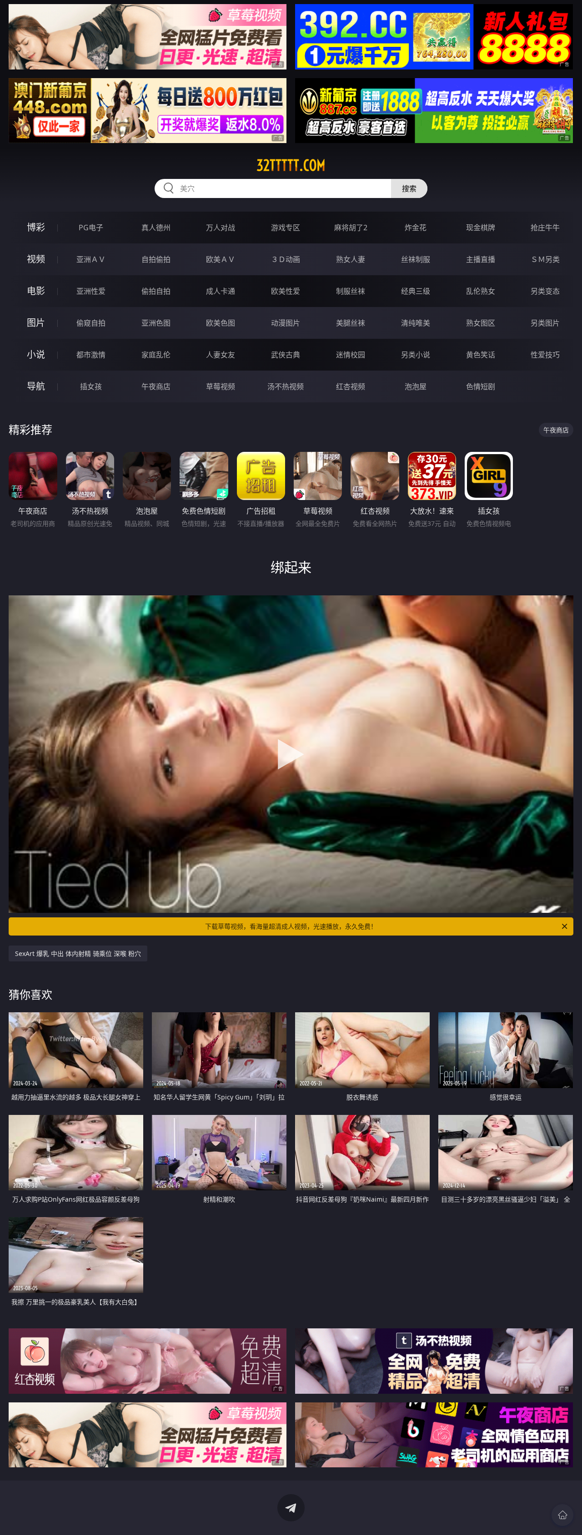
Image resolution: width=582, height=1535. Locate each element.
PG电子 (91, 228)
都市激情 (90, 355)
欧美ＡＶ (220, 259)
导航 (36, 386)
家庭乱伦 (156, 355)
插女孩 (91, 386)
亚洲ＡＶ (90, 259)
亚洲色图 (156, 323)
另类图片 (545, 323)
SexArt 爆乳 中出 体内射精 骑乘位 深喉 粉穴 (78, 953)
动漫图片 (285, 323)
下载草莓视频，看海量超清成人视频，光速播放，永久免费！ (291, 926)
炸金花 (415, 228)
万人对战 (220, 228)
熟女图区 (480, 323)
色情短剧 (480, 386)
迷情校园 (350, 355)
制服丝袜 (350, 291)
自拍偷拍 (156, 259)
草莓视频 (220, 386)
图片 (36, 323)
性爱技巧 (545, 355)
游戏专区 (285, 228)
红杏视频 (350, 386)
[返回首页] (562, 1515)
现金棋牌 (480, 228)
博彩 (36, 227)
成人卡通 (220, 291)
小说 (36, 354)
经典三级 (415, 291)
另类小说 (415, 355)
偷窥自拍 (90, 323)
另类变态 (545, 291)
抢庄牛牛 (545, 228)
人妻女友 (220, 355)
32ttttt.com (291, 165)
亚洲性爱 (90, 291)
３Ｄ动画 (285, 259)
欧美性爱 (285, 291)
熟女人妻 (350, 259)
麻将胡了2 (350, 228)
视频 (36, 259)
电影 (36, 291)
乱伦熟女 (480, 291)
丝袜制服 (415, 259)
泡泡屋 (415, 386)
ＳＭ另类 (545, 259)
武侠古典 (285, 355)
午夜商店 (156, 386)
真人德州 (156, 228)
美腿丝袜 (350, 323)
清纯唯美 (415, 323)
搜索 (409, 188)
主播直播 (480, 259)
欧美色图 (220, 323)
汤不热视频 (285, 386)
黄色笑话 (480, 355)
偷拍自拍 (156, 291)
